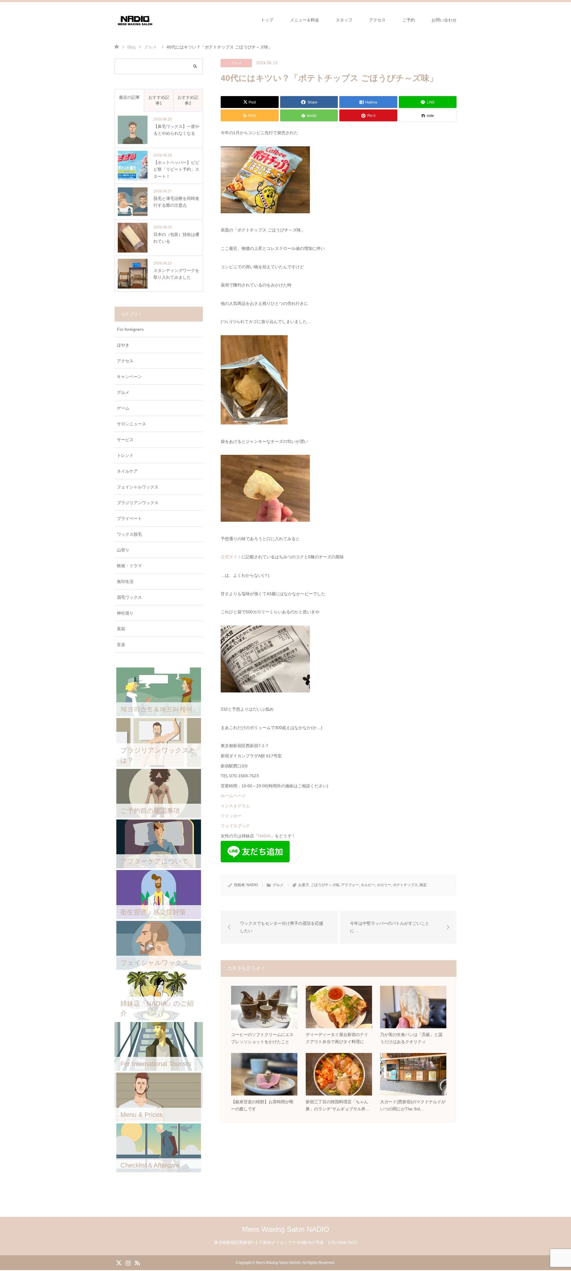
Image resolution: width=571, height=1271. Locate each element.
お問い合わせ (444, 20)
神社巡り (125, 613)
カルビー (368, 885)
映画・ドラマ (129, 565)
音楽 (121, 644)
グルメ (236, 63)
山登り (123, 550)
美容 (121, 628)
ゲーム (123, 408)
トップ (267, 20)
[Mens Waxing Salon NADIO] (135, 20)
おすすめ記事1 (158, 100)
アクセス (377, 20)
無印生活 (125, 581)
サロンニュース (131, 423)
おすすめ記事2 (188, 100)
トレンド (125, 455)
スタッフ (344, 20)
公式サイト (231, 556)
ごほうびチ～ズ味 (325, 885)
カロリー (384, 885)
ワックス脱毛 (129, 534)
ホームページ (233, 795)
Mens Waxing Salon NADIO (285, 1229)
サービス (125, 439)
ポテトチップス (405, 885)
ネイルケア (127, 471)
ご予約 (408, 20)
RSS (137, 1262)
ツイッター (231, 816)
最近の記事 (129, 97)
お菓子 (303, 885)
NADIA (264, 835)
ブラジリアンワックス (138, 502)
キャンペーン (129, 376)
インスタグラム (235, 805)
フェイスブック (235, 825)
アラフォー (350, 885)
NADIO (252, 885)
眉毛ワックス (129, 597)
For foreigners (130, 329)
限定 (423, 885)
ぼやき (123, 345)
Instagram (127, 1262)
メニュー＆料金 (304, 20)
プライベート (129, 518)
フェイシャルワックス (138, 487)
